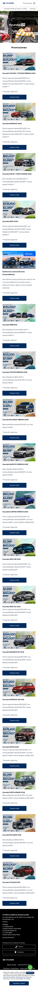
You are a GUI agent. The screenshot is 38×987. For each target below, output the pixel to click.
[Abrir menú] (34, 3)
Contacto (21, 952)
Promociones (27, 3)
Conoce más (14, 97)
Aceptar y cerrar (19, 983)
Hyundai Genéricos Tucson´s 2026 (15, 9)
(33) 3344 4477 (9, 937)
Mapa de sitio (11, 965)
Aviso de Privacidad (24, 965)
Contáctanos (30, 973)
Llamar (20, 946)
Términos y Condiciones (11, 968)
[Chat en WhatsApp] (30, 967)
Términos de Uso (21, 977)
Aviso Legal (24, 968)
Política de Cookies (24, 979)
